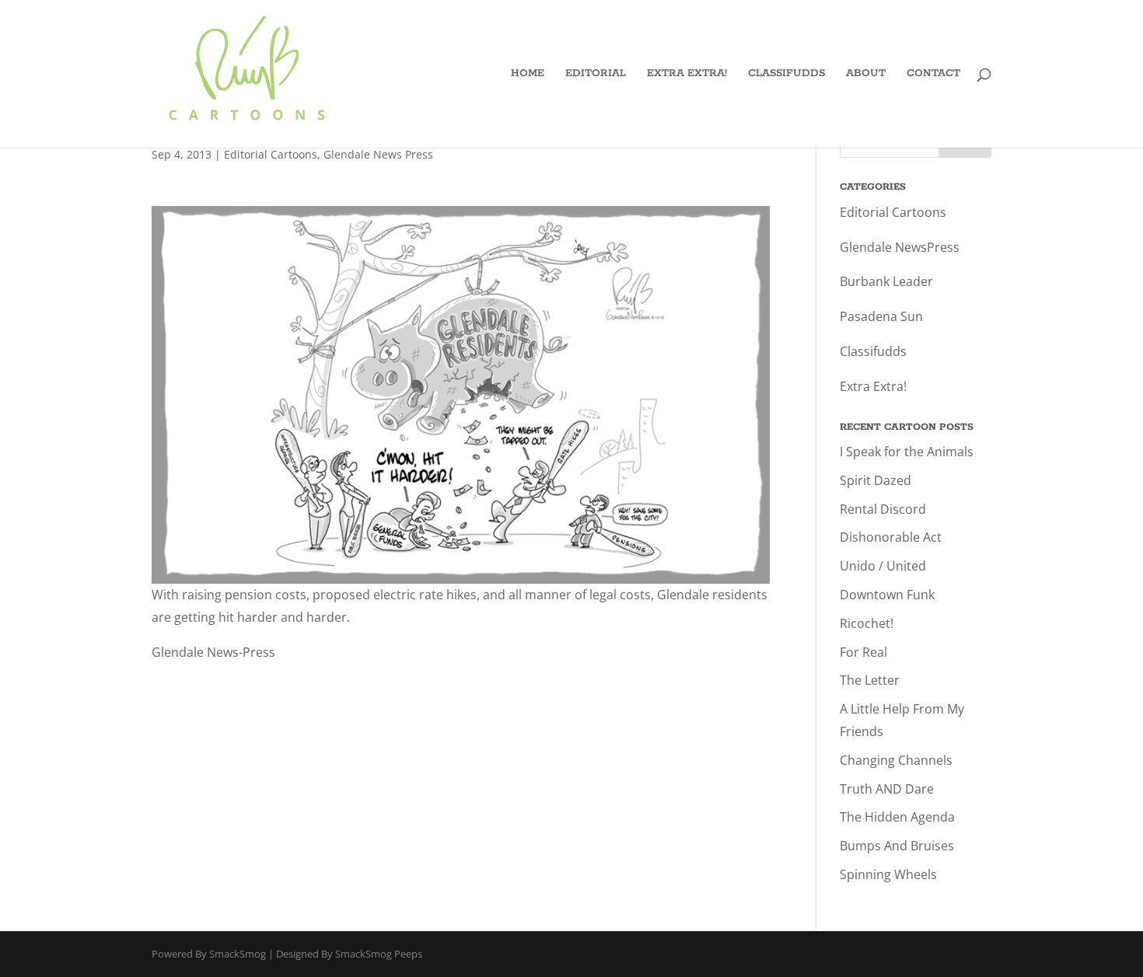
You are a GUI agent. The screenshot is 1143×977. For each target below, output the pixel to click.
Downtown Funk (887, 594)
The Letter (870, 680)
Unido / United (883, 565)
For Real (863, 652)
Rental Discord (883, 509)
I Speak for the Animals (906, 451)
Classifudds (873, 351)
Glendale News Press (378, 154)
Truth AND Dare (887, 788)
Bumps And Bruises (897, 845)
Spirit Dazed (875, 480)
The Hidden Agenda (897, 816)
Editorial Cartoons (270, 154)
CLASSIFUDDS (786, 74)
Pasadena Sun (881, 316)
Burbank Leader (886, 281)
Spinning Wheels (888, 874)
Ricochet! (866, 623)
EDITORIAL (595, 74)
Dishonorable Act (891, 537)
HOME (527, 74)
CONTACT (933, 74)
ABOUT (866, 74)
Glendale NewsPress (899, 247)
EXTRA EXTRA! (687, 74)
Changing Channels (896, 760)
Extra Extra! (873, 386)
